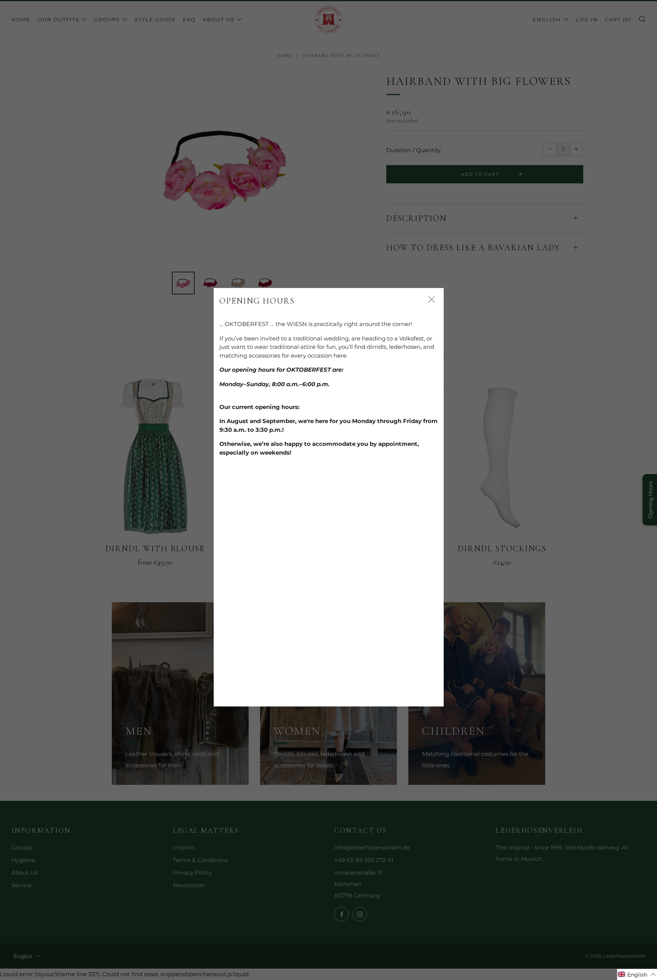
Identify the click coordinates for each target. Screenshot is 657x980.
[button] (637, 974)
